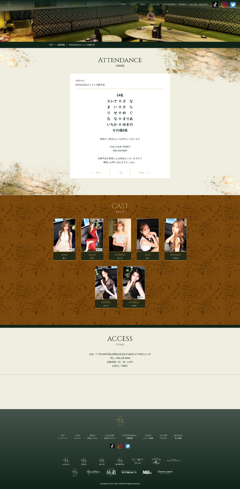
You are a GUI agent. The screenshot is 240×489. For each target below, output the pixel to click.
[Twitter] (233, 5)
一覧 (120, 173)
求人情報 (178, 436)
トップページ (63, 436)
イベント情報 (148, 436)
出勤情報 (61, 45)
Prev (98, 172)
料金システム (93, 436)
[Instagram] (224, 5)
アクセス (163, 436)
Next (142, 172)
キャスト (77, 436)
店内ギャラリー (110, 436)
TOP (51, 45)
